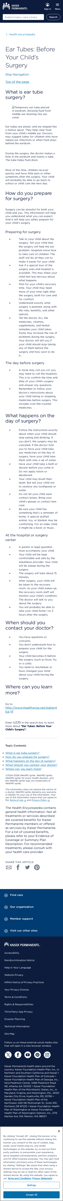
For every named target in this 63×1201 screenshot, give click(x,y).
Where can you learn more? (23, 769)
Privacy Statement (42, 1178)
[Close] (59, 1131)
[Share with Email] (8, 867)
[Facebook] (17, 1054)
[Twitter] (7, 1054)
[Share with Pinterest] (37, 867)
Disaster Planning (14, 1019)
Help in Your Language (17, 967)
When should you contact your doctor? (31, 765)
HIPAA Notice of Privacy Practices (24, 982)
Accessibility (11, 953)
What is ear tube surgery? (22, 753)
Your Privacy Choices (16, 989)
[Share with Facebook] (18, 867)
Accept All (31, 1194)
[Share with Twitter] (27, 867)
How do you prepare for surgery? (27, 757)
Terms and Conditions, (19, 1178)
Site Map (9, 1033)
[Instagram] (46, 1054)
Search (53, 17)
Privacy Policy (39, 800)
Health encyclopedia (20, 34)
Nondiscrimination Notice (19, 960)
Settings (31, 1185)
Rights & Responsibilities (18, 1004)
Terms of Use (16, 800)
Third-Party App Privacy (18, 1011)
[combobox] (23, 17)
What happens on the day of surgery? (30, 761)
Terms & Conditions (15, 997)
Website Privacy (13, 975)
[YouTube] (27, 1054)
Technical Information (17, 1026)
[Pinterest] (37, 1054)
